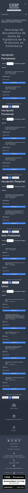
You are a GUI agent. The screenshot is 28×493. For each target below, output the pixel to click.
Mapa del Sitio (14, 443)
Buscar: (4, 67)
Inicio (2, 20)
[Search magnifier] (26, 14)
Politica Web (14, 446)
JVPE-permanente (6, 76)
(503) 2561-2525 (14, 463)
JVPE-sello (4, 252)
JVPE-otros (5, 304)
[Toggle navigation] (25, 4)
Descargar (14, 82)
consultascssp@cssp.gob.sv (14, 468)
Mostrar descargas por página (13, 63)
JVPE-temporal (5, 200)
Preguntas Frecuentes (14, 449)
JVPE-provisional (6, 132)
